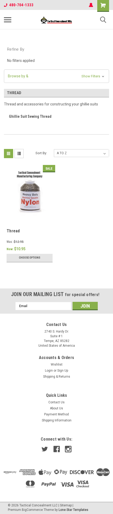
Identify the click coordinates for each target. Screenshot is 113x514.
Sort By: (41, 153)
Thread (13, 230)
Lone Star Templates (73, 510)
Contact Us (56, 402)
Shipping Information (56, 420)
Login (49, 370)
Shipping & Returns (56, 376)
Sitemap (66, 505)
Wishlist (57, 364)
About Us (56, 408)
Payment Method (56, 414)
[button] (56, 76)
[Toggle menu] (7, 19)
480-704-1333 (21, 5)
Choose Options (29, 257)
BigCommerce (32, 510)
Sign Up (62, 370)
